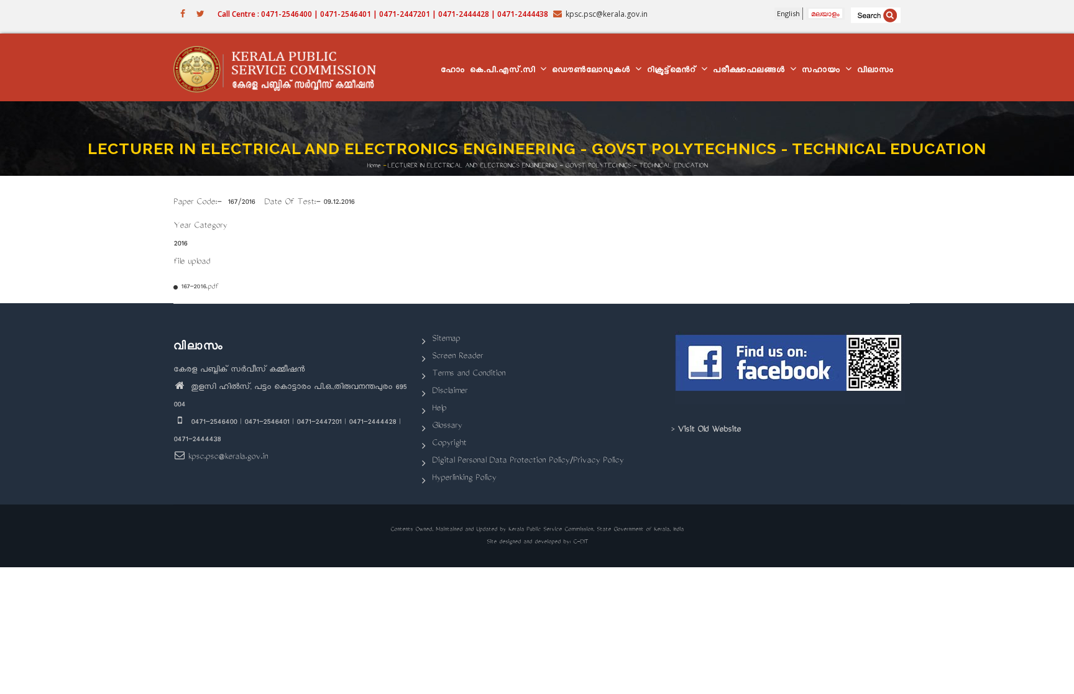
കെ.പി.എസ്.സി (504, 71)
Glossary (447, 426)
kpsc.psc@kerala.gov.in (228, 457)
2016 (180, 244)
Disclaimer (449, 392)
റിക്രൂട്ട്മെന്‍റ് (673, 71)
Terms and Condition (468, 374)
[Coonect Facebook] (790, 367)
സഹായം (823, 71)
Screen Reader (457, 357)
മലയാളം (825, 13)
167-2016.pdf (199, 287)
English (788, 13)
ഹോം (453, 71)
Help (439, 409)
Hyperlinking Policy (464, 479)
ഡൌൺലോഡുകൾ (593, 71)
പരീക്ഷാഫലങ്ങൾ (751, 71)
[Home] (280, 68)
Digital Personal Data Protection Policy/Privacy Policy (527, 461)
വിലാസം (875, 71)
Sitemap (446, 339)
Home (373, 165)
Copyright (449, 444)
